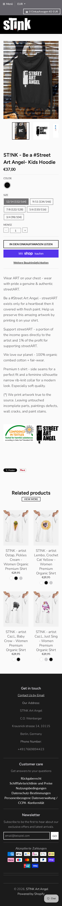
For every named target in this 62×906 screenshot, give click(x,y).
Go (55, 835)
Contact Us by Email (31, 695)
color (7, 178)
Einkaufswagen (43, 11)
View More (31, 499)
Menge (7, 224)
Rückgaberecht (31, 778)
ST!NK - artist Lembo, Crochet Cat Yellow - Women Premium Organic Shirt (46, 562)
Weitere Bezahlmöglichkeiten (31, 262)
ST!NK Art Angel (37, 889)
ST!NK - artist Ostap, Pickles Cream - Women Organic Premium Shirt (16, 559)
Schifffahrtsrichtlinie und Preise (31, 783)
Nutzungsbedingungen (31, 788)
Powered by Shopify (31, 894)
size (5, 195)
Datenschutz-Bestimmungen (31, 793)
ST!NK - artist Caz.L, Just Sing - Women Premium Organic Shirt (46, 641)
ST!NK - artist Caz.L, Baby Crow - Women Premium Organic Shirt (16, 641)
